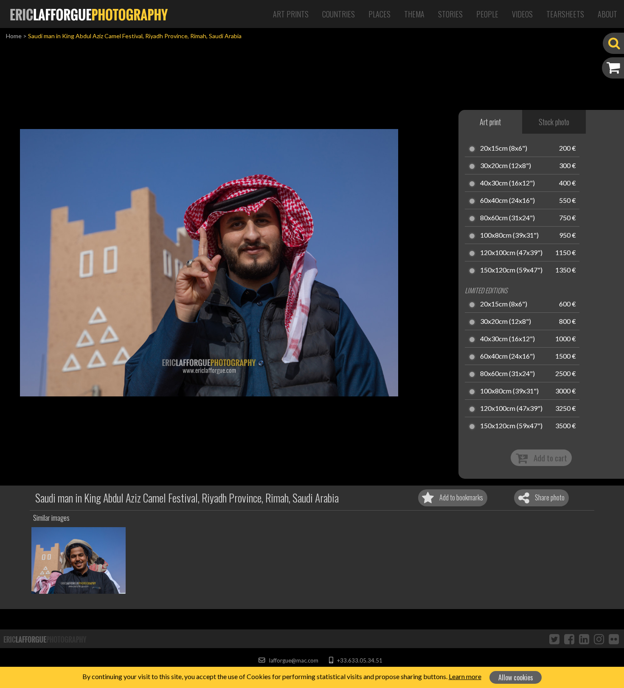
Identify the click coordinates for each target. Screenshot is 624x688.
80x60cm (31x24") (507, 218)
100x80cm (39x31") (509, 235)
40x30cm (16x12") (507, 183)
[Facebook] (569, 639)
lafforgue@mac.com (293, 660)
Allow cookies (515, 677)
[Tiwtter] (554, 639)
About (607, 14)
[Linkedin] (584, 639)
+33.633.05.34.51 (359, 660)
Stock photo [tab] (554, 121)
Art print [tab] (490, 121)
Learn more (465, 676)
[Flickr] (614, 639)
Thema (414, 14)
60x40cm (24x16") (507, 200)
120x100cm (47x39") (511, 253)
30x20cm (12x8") (505, 166)
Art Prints (291, 14)
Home (14, 35)
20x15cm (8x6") (503, 148)
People (487, 14)
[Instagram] (599, 639)
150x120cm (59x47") (511, 270)
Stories (450, 14)
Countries (338, 14)
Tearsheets (565, 14)
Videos (522, 14)
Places (379, 14)
